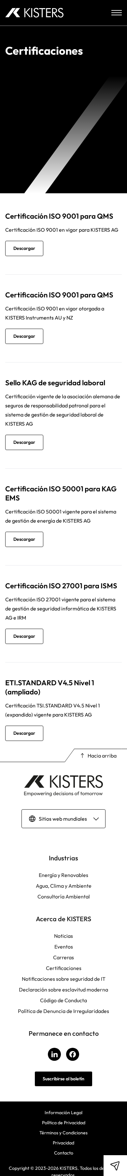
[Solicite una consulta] (115, 1165)
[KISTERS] (34, 13)
